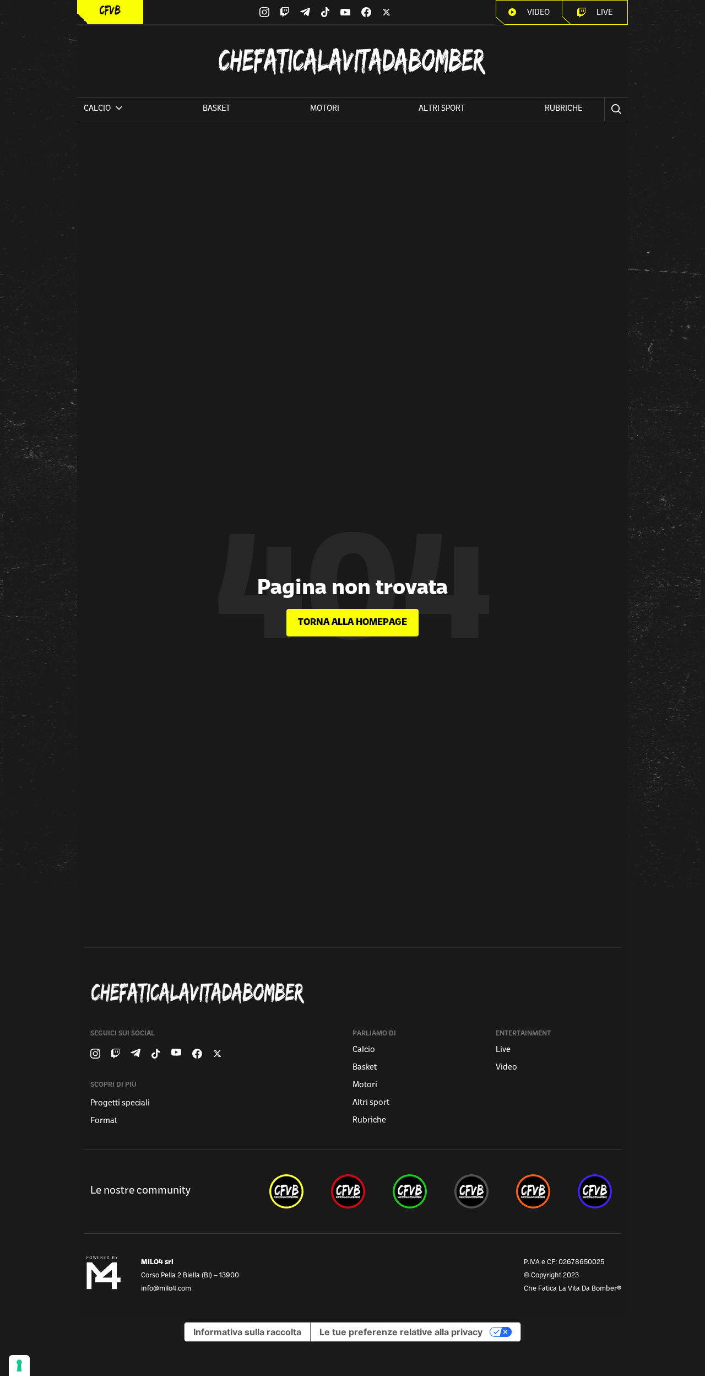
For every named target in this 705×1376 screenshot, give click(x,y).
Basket (216, 109)
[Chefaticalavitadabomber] (354, 993)
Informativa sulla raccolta (247, 1331)
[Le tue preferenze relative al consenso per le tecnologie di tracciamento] (19, 1365)
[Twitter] (386, 12)
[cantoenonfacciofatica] (348, 1191)
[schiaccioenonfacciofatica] (533, 1191)
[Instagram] (264, 12)
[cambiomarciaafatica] (471, 1191)
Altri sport (442, 109)
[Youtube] (345, 12)
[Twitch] (284, 12)
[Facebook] (366, 12)
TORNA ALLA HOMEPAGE (352, 622)
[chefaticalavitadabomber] (286, 1191)
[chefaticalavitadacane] (595, 1191)
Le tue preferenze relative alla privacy (400, 1331)
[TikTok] (325, 12)
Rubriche (563, 109)
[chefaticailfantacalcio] (410, 1191)
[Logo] (110, 10)
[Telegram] (305, 12)
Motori (324, 109)
